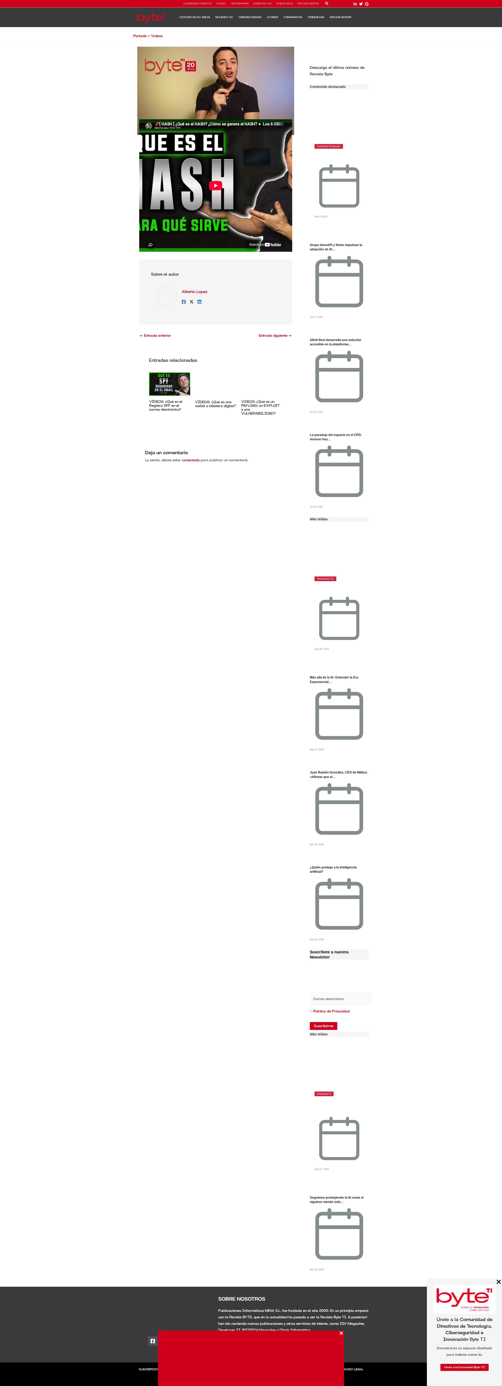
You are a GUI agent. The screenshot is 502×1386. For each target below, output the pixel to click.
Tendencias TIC (325, 578)
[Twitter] (361, 4)
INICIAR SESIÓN (308, 4)
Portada (140, 36)
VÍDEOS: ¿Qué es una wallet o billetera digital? (215, 404)
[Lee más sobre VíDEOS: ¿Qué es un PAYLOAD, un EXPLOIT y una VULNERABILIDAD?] (261, 384)
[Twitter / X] (192, 301)
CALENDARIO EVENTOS (197, 4)
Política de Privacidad (331, 1011)
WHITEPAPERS (240, 4)
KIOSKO (221, 4)
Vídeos (157, 36)
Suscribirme (323, 1026)
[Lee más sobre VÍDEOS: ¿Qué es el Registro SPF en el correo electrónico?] (169, 384)
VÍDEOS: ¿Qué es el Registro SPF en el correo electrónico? (165, 405)
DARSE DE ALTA (263, 4)
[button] (327, 4)
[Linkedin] (199, 301)
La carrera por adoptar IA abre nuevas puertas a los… (335, 1106)
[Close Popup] (341, 1333)
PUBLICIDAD (285, 4)
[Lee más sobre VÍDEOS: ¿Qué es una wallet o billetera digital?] (215, 384)
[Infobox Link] (339, 70)
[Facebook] (184, 301)
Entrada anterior (155, 335)
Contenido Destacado (328, 146)
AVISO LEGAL (353, 1369)
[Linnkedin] (355, 4)
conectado (191, 460)
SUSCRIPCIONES (151, 1369)
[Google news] (367, 4)
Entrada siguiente (275, 335)
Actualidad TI (324, 1093)
